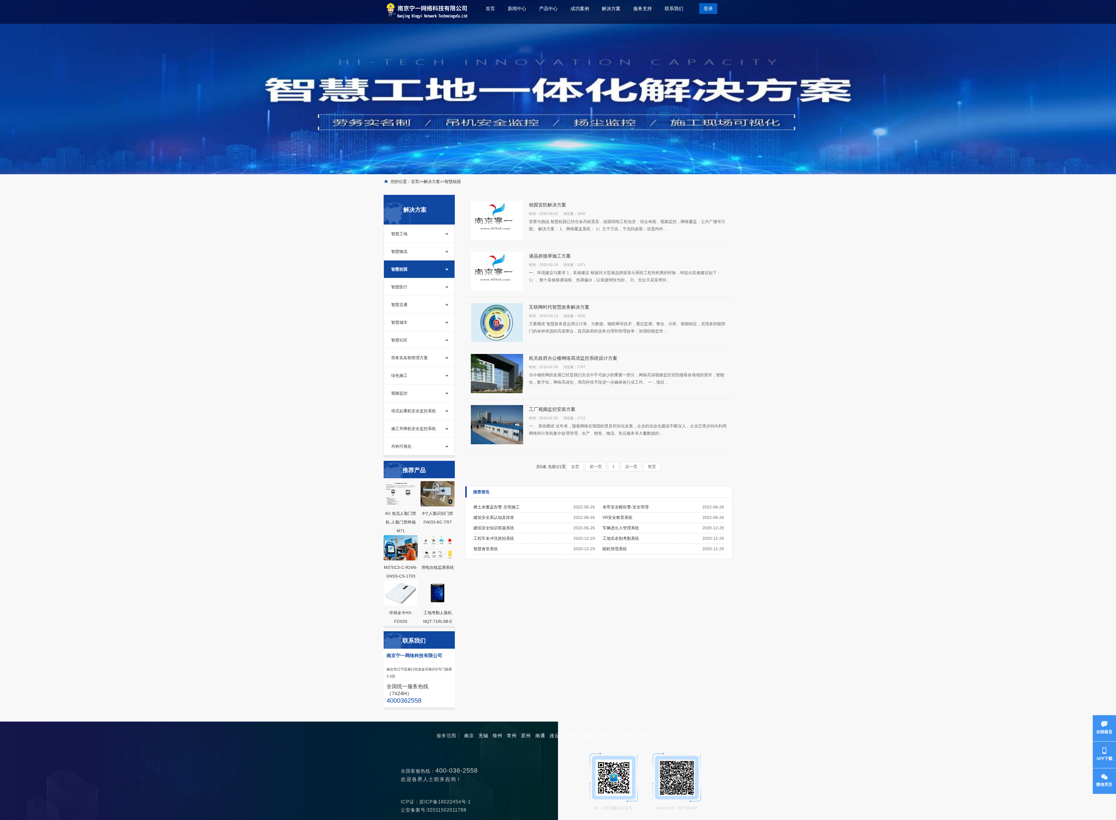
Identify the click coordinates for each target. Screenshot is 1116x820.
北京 (659, 735)
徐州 (497, 735)
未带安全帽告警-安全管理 (625, 507)
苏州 (526, 735)
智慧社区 (399, 340)
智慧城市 (399, 322)
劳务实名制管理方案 (409, 357)
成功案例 (579, 8)
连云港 (557, 735)
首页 (490, 8)
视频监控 (399, 393)
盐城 (588, 735)
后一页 (631, 466)
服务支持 (642, 8)
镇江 (616, 735)
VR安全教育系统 (617, 517)
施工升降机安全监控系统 (413, 428)
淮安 (574, 735)
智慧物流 (399, 251)
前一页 (596, 466)
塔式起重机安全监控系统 (413, 411)
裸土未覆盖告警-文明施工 (496, 507)
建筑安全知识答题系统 (493, 528)
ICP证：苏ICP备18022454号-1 (438, 801)
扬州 (602, 735)
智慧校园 (453, 181)
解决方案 (611, 8)
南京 (469, 735)
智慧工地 (399, 233)
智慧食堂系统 (485, 548)
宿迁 (645, 735)
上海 (673, 735)
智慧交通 (399, 304)
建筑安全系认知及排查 (493, 517)
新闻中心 (517, 8)
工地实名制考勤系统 (620, 538)
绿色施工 (399, 375)
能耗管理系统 (614, 548)
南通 (540, 735)
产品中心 (548, 8)
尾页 (652, 466)
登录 (708, 8)
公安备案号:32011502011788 (436, 810)
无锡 (483, 735)
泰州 (631, 735)
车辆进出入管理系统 (620, 528)
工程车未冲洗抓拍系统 (493, 538)
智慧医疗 (399, 287)
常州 (512, 735)
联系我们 (674, 8)
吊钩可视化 (401, 446)
